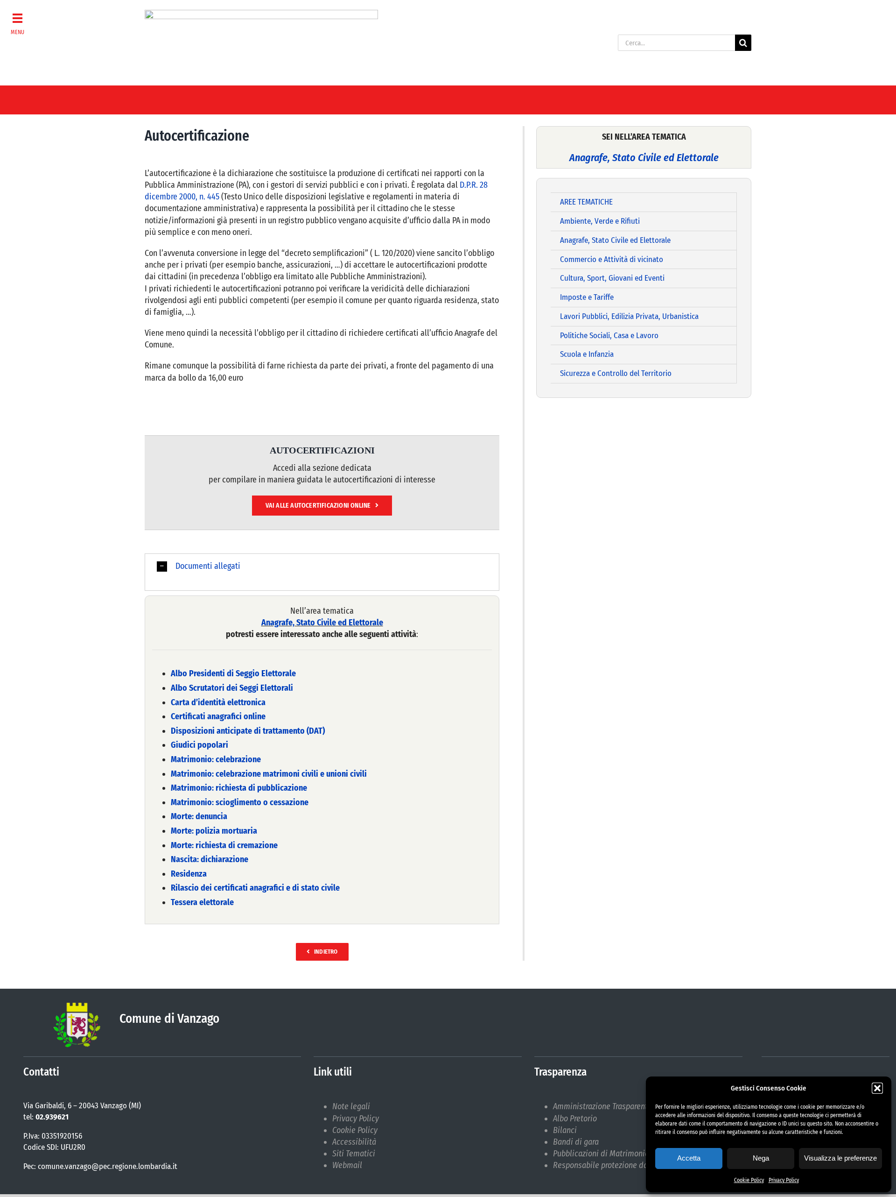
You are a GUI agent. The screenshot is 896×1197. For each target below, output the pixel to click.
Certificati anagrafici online (218, 716)
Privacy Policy (784, 1180)
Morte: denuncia (199, 816)
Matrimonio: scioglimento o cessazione (239, 802)
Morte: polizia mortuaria (214, 831)
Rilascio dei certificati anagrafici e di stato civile (255, 888)
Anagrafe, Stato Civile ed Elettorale (322, 622)
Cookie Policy (749, 1180)
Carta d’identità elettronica (218, 702)
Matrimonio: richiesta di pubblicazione (239, 788)
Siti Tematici (353, 1153)
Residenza (189, 874)
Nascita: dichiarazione (209, 859)
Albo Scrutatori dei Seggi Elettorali (232, 688)
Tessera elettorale (202, 902)
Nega (761, 1158)
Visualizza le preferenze (840, 1158)
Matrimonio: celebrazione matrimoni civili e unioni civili (269, 774)
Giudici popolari (199, 745)
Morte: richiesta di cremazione (224, 845)
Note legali (351, 1106)
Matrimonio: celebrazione (216, 759)
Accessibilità (354, 1142)
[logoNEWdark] (261, 14)
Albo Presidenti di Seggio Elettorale (233, 673)
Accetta (688, 1158)
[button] (877, 1088)
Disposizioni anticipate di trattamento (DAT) (248, 731)
